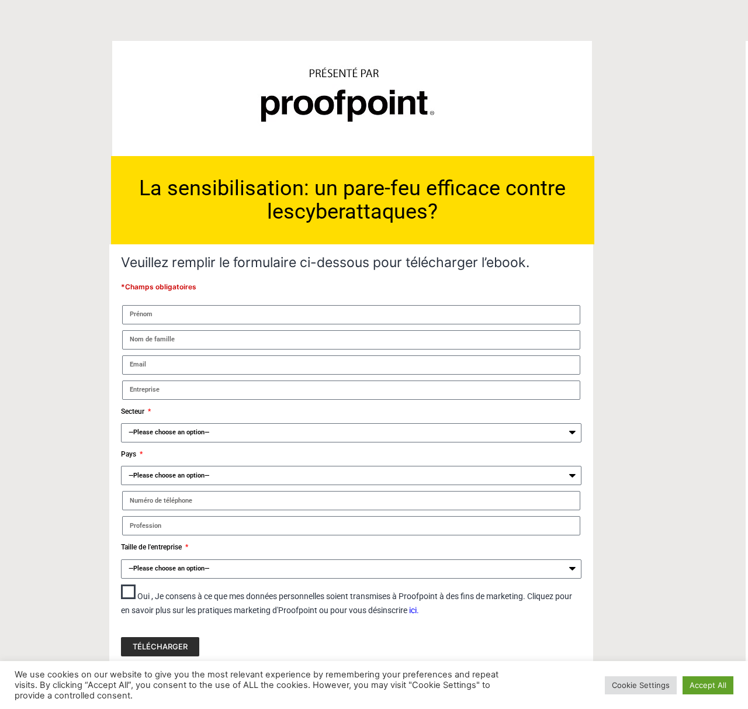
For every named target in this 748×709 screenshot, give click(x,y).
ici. (414, 610)
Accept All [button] (708, 685)
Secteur (133, 411)
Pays (129, 454)
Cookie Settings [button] (641, 685)
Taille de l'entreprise (152, 547)
